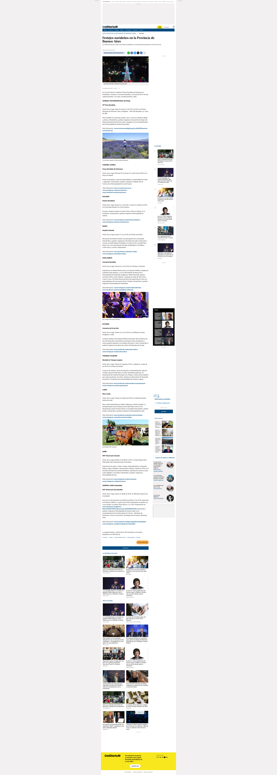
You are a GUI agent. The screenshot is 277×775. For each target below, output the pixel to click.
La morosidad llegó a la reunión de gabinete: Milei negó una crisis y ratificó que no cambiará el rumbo (113, 592)
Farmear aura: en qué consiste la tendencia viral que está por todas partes (136, 571)
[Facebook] (131, 53)
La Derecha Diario (129, 1)
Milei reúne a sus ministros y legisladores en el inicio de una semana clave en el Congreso (165, 255)
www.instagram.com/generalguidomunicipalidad (118, 524)
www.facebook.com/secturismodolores (127, 220)
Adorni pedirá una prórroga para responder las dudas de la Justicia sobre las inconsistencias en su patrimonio (113, 686)
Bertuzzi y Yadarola (123, 1)
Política (105, 30)
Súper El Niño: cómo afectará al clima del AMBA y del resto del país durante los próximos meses (158, 433)
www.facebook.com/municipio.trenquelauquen (129, 383)
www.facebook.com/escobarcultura (126, 349)
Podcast (141, 30)
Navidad (138, 537)
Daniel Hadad (164, 1)
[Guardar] (144, 53)
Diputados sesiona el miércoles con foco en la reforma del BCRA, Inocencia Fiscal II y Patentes (113, 662)
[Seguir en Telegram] (160, 757)
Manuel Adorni (151, 1)
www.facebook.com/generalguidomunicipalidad (130, 521)
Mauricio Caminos (130, 597)
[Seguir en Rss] (166, 757)
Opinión (122, 30)
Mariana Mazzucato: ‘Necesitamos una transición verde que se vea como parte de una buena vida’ (158, 424)
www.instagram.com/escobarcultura (114, 351)
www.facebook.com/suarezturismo (114, 192)
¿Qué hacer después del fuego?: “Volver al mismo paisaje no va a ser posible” (158, 441)
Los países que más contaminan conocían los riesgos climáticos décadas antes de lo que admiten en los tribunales (158, 449)
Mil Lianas (135, 30)
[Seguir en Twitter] (157, 757)
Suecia (168, 1)
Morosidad (113, 1)
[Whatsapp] (128, 53)
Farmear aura (156, 1)
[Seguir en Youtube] (165, 757)
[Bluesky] (135, 53)
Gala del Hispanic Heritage (137, 1)
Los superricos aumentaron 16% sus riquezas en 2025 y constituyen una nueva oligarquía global (113, 726)
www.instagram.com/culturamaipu (114, 254)
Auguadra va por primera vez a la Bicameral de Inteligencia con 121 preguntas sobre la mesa (158, 316)
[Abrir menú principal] (174, 26)
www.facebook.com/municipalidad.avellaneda (117, 290)
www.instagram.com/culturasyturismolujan (117, 417)
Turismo (111, 537)
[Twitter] (138, 53)
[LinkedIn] (141, 53)
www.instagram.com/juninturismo (114, 481)
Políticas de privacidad (137, 772)
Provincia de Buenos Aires (120, 537)
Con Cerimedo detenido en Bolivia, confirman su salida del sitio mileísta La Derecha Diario (137, 685)
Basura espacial (172, 1)
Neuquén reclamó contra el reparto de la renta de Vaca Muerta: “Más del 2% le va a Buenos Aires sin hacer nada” (137, 727)
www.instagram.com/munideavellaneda (127, 287)
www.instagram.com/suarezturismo (114, 190)
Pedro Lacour (106, 595)
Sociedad (116, 30)
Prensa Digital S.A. (128, 772)
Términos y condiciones (148, 772)
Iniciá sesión (166, 27)
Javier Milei (117, 1)
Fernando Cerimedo (145, 1)
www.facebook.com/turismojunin (125, 479)
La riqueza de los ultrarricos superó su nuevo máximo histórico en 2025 (137, 705)
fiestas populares (131, 537)
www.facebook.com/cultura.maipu (125, 251)
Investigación (128, 30)
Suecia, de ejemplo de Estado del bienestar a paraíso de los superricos (113, 570)
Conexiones (104, 537)
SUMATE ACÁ (135, 766)
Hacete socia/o (159, 27)
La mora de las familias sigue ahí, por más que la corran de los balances (136, 618)
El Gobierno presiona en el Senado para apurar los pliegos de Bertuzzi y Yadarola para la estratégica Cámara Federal (137, 640)
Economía (110, 30)
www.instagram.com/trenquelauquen (115, 385)
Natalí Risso (105, 729)
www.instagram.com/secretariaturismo (115, 222)
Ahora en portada (108, 600)
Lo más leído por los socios (110, 553)
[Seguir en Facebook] (158, 757)
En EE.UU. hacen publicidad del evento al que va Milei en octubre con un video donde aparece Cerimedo (136, 593)
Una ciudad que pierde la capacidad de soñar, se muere (165, 236)
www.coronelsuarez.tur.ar (122, 188)
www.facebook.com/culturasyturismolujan (128, 415)
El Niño (160, 1)
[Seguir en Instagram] (162, 757)
